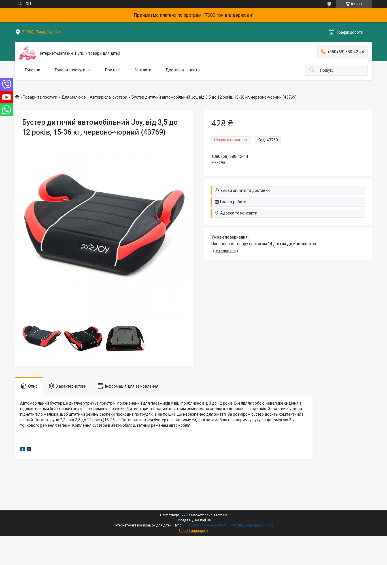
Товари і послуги (69, 70)
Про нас (112, 70)
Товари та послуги (40, 97)
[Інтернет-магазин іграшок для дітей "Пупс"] (27, 53)
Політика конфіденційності (251, 525)
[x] (29, 450)
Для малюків (73, 97)
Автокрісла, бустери (108, 97)
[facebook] (22, 450)
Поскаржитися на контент (206, 525)
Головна (32, 70)
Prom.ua (220, 515)
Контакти (142, 70)
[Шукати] (312, 70)
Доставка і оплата (182, 70)
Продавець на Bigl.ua (194, 520)
